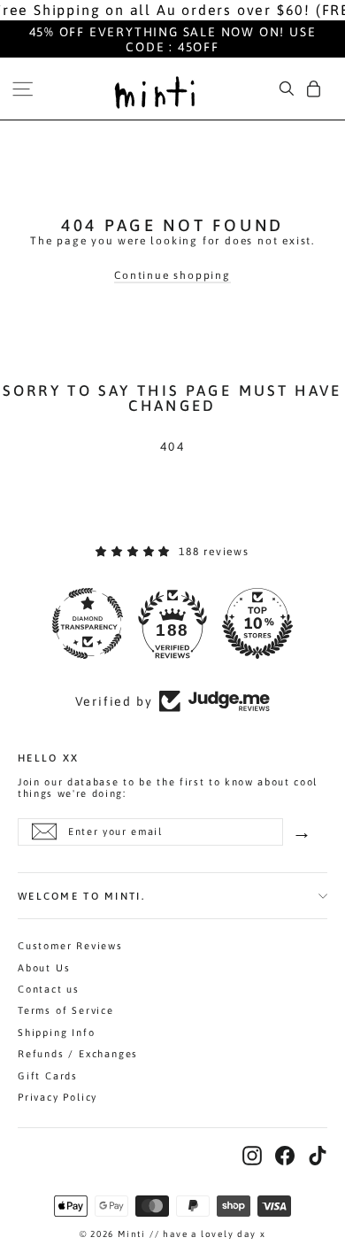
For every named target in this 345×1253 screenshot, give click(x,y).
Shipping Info (56, 1032)
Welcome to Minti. (81, 895)
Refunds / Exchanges (78, 1053)
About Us (44, 968)
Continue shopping (172, 275)
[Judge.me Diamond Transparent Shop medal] (87, 623)
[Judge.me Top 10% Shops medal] (257, 623)
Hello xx (48, 757)
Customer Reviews (70, 945)
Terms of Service (66, 1010)
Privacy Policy (57, 1097)
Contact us (49, 989)
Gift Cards (48, 1076)
